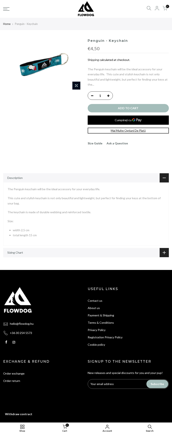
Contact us (95, 300)
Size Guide (95, 143)
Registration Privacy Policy (105, 337)
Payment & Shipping (101, 315)
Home (6, 24)
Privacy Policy (97, 330)
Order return (11, 381)
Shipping (93, 60)
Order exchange (14, 373)
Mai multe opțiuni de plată (128, 130)
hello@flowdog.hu (22, 323)
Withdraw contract (18, 414)
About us (94, 308)
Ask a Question (117, 143)
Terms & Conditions (101, 322)
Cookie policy (96, 344)
